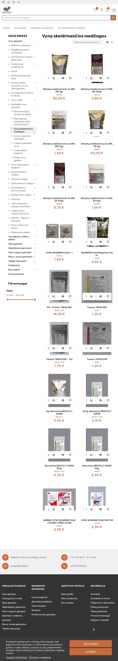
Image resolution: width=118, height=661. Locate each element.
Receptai (36, 610)
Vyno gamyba (15, 41)
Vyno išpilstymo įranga (22, 183)
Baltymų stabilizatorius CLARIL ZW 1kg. (59, 90)
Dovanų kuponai (16, 274)
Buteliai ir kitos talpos (21, 195)
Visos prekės (17, 36)
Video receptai (39, 606)
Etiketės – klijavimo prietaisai (20, 219)
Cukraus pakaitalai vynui (23, 144)
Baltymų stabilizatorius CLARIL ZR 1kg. (97, 145)
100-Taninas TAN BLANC (59, 307)
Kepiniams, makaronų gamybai (12, 617)
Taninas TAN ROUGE (97, 359)
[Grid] (107, 42)
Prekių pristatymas (100, 607)
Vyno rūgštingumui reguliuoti (20, 166)
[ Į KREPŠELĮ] (55, 78)
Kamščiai (15, 199)
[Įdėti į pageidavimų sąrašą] (70, 78)
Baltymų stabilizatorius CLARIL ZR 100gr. (59, 199)
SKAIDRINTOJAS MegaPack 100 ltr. (97, 254)
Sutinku (90, 652)
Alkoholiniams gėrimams (20, 248)
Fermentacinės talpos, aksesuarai (22, 58)
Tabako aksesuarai (17, 261)
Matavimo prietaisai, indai (21, 77)
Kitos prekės (14, 269)
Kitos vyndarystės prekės (20, 226)
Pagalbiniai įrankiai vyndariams (20, 51)
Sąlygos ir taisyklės (100, 620)
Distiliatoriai (14, 265)
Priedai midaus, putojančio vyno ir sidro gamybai (19, 86)
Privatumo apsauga (100, 615)
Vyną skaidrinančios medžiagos (23, 130)
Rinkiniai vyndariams (21, 45)
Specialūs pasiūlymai (42, 601)
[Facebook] (93, 630)
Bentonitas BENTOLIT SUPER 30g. (97, 467)
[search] (113, 17)
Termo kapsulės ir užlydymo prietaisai (20, 205)
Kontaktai (95, 594)
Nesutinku (91, 644)
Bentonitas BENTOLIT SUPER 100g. (59, 467)
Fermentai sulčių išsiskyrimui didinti (22, 113)
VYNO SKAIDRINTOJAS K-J (59, 252)
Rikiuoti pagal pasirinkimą (88, 42)
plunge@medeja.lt (19, 566)
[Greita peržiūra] (62, 78)
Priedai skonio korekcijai (20, 152)
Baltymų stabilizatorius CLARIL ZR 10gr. (97, 199)
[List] (112, 42)
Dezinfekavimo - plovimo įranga (19, 189)
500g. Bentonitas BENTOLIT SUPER (97, 412)
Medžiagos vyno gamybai (19, 106)
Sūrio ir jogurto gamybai (19, 252)
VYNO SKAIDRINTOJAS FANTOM (97, 520)
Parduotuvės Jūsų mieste (103, 602)
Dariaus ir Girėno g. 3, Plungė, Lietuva (28, 557)
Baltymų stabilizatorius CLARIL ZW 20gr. (59, 145)
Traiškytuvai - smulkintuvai (18, 65)
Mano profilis (67, 594)
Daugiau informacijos (16, 657)
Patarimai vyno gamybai (43, 614)
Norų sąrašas (67, 602)
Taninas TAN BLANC (97, 307)
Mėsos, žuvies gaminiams (20, 256)
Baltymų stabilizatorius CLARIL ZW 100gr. (97, 90)
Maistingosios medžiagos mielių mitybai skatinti (22, 121)
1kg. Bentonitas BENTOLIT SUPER (59, 412)
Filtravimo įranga (19, 179)
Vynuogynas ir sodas (12, 598)
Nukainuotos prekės (20, 232)
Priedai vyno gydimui (20, 159)
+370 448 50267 (78, 566)
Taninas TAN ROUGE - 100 (59, 359)
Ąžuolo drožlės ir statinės (19, 173)
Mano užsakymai (69, 598)
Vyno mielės (17, 100)
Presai (14, 71)
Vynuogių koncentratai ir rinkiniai (22, 94)
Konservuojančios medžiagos (22, 137)
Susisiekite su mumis (100, 598)
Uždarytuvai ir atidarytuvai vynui (20, 212)
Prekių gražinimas (99, 611)
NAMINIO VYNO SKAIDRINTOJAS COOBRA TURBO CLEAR (59, 521)
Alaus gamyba (15, 244)
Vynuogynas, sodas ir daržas (18, 238)
